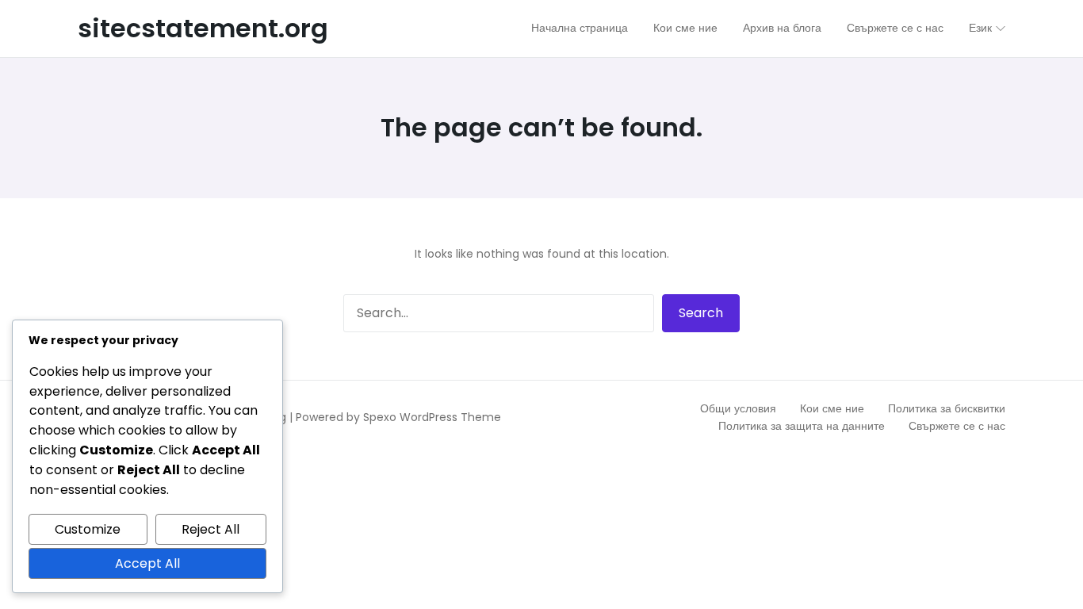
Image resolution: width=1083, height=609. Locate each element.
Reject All (210, 529)
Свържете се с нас (957, 426)
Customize (88, 529)
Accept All (147, 563)
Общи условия (738, 408)
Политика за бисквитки (946, 408)
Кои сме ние (832, 408)
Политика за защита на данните (801, 426)
